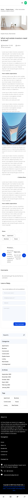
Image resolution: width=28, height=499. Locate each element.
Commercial (5, 351)
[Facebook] (13, 231)
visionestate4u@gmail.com (11, 475)
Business (6, 239)
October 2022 (5, 379)
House (16, 239)
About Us (3, 445)
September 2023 (6, 374)
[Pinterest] (20, 231)
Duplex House (10, 9)
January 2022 (5, 387)
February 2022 (6, 385)
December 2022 (6, 377)
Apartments (5, 345)
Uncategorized (6, 364)
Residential (4, 448)
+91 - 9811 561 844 (8, 471)
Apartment (10, 235)
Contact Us (4, 454)
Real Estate (12, 33)
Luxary (4, 359)
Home (2, 9)
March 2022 (5, 382)
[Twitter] (9, 231)
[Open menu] (22, 3)
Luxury (6, 405)
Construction (5, 353)
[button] (25, 2)
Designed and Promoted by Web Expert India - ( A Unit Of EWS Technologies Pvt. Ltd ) (14, 488)
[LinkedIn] (17, 231)
